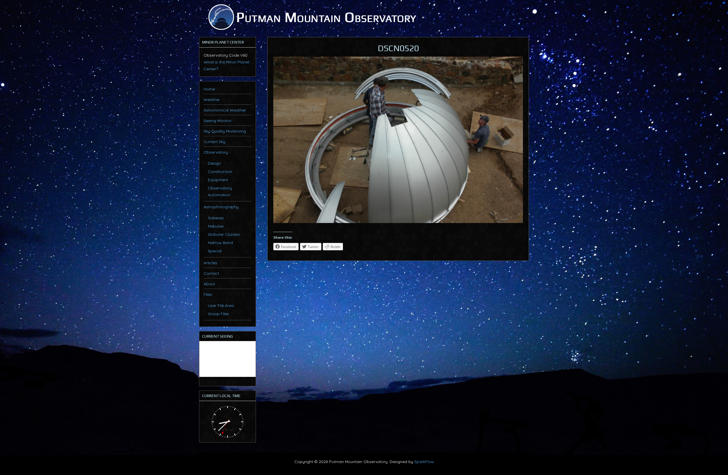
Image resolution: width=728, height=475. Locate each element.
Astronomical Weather (225, 110)
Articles (210, 262)
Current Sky (214, 141)
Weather (212, 99)
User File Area (221, 305)
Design (214, 163)
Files (208, 294)
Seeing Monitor (217, 120)
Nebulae (216, 226)
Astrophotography (221, 206)
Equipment (218, 179)
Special (215, 250)
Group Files (218, 313)
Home (209, 89)
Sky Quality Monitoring (225, 131)
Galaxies (216, 217)
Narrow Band (220, 242)
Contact (211, 273)
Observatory (216, 152)
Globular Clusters (224, 234)
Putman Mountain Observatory (311, 17)
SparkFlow (424, 461)
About (209, 283)
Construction (220, 171)
